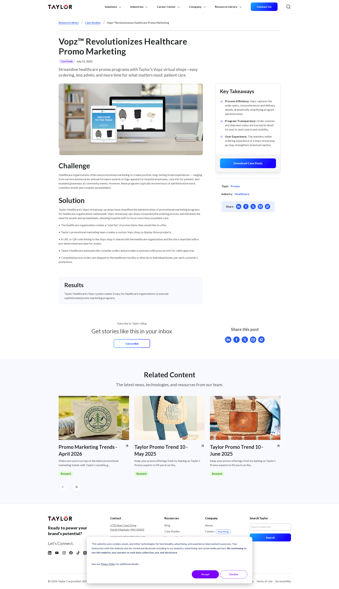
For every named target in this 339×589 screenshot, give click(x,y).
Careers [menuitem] (217, 531)
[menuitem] (264, 6)
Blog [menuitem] (167, 525)
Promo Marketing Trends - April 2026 (88, 450)
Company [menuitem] (195, 6)
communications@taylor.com (127, 536)
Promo (235, 186)
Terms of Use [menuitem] (264, 581)
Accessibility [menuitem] (283, 581)
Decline (233, 574)
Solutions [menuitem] (111, 6)
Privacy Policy (108, 563)
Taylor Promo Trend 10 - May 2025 (161, 450)
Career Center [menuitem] (166, 6)
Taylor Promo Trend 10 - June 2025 (236, 450)
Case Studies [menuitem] (172, 531)
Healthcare (242, 194)
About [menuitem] (209, 525)
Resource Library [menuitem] (226, 6)
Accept (205, 574)
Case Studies (93, 22)
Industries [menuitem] (137, 6)
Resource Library (69, 22)
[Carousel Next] (76, 487)
